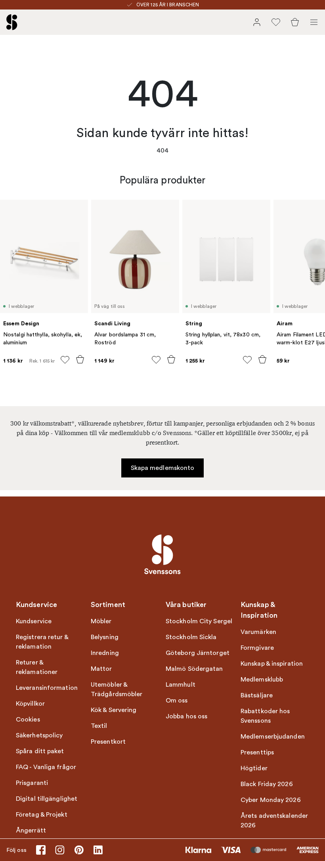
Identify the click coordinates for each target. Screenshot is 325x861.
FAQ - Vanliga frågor (46, 767)
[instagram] (60, 850)
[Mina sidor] (256, 22)
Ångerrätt (31, 830)
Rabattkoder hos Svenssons (265, 716)
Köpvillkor (30, 703)
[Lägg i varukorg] (80, 359)
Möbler (101, 621)
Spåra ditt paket (40, 751)
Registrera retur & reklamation (42, 642)
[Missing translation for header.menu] (313, 22)
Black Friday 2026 (267, 784)
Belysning (105, 637)
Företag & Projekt (41, 814)
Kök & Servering (114, 710)
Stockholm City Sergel (199, 621)
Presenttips (257, 752)
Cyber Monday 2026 (271, 800)
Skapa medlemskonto (163, 468)
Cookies (28, 719)
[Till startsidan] (11, 22)
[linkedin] (98, 850)
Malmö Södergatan (194, 668)
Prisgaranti (32, 783)
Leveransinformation (47, 687)
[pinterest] (79, 850)
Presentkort (108, 741)
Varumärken (258, 632)
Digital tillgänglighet (46, 798)
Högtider (254, 768)
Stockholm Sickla (191, 637)
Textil (99, 725)
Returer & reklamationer (36, 667)
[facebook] (41, 850)
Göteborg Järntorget (197, 653)
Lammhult (180, 684)
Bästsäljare (257, 695)
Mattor (101, 668)
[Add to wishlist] (65, 360)
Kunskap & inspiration (272, 663)
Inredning (105, 653)
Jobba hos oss (186, 716)
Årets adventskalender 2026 (274, 820)
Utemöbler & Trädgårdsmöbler (117, 689)
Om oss (177, 700)
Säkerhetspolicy (39, 735)
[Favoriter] (275, 22)
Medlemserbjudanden (273, 736)
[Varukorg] (294, 22)
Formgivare (257, 647)
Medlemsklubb (262, 679)
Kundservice (34, 621)
